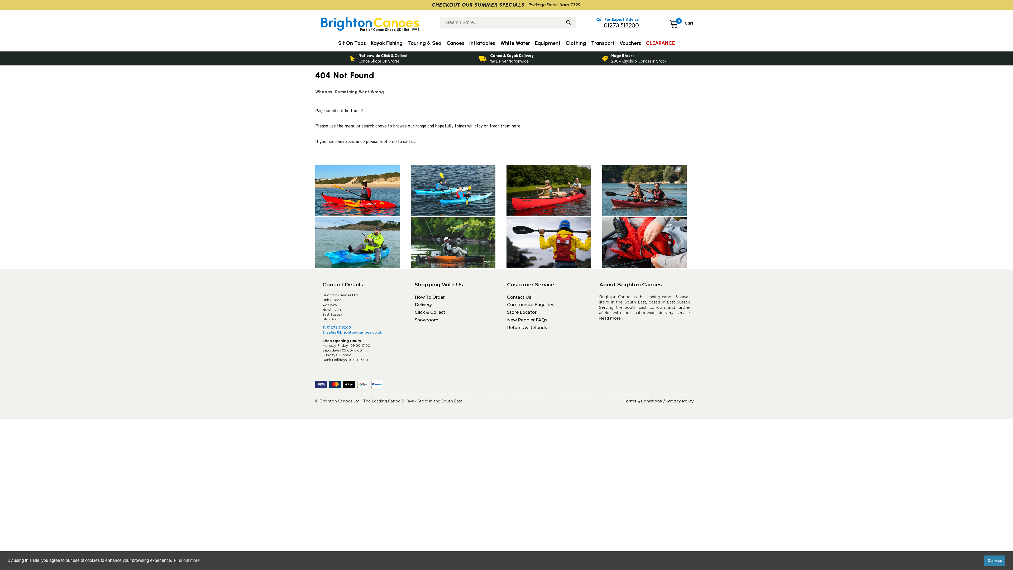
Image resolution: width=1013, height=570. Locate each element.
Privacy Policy (680, 401)
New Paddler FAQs (527, 319)
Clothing (576, 43)
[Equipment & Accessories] (650, 243)
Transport (602, 43)
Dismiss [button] (995, 560)
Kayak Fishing (387, 43)
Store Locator (522, 312)
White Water (515, 43)
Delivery (423, 304)
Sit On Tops (352, 43)
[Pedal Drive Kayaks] (459, 243)
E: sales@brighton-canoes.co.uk (352, 332)
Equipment (548, 43)
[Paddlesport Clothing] (554, 243)
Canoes (455, 43)
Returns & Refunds (527, 327)
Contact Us (519, 297)
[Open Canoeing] (554, 191)
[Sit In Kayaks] (459, 191)
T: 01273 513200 (336, 327)
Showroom (426, 319)
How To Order (430, 297)
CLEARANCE (660, 43)
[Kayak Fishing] (363, 243)
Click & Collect (430, 312)
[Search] (568, 23)
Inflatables (482, 43)
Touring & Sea (424, 43)
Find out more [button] (187, 560)
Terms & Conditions (643, 401)
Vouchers (630, 43)
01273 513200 (621, 25)
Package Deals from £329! (555, 4)
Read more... (611, 318)
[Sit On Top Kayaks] (363, 191)
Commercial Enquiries (530, 304)
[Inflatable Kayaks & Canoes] (650, 191)
